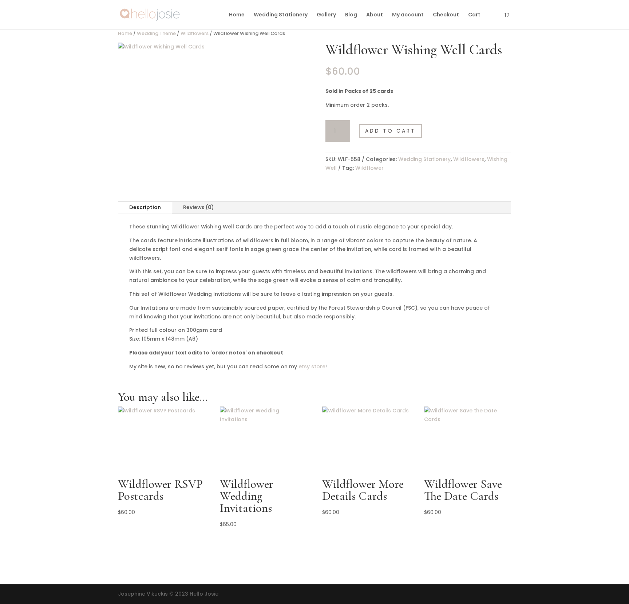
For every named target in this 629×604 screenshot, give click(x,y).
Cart (474, 15)
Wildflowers (195, 33)
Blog (351, 15)
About (374, 15)
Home (237, 15)
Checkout (446, 15)
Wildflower (369, 168)
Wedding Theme (156, 33)
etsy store (311, 366)
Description (145, 207)
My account (408, 15)
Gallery (326, 15)
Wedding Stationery (281, 15)
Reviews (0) (198, 207)
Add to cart (390, 130)
